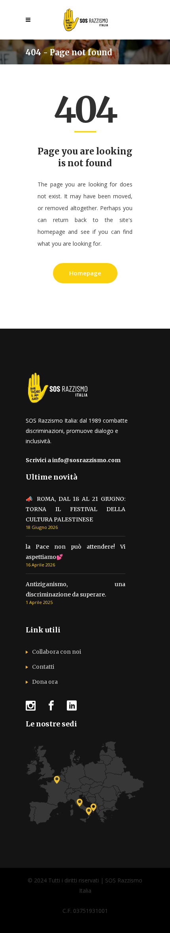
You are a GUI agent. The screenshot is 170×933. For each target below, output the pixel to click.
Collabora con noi (56, 651)
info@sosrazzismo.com (86, 460)
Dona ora (45, 681)
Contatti (43, 666)
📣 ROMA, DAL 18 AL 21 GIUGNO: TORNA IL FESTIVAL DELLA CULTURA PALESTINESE (75, 509)
